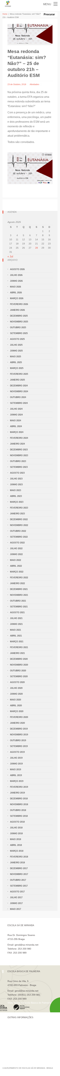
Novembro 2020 (19, 665)
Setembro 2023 (19, 467)
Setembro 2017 (19, 886)
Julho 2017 (16, 897)
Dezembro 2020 (19, 659)
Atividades (34, 84)
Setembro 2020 (19, 676)
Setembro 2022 (19, 537)
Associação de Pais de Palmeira (24, 1049)
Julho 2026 (16, 275)
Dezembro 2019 (19, 729)
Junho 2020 (16, 694)
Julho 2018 (16, 827)
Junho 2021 (16, 624)
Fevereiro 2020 (19, 717)
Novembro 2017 (19, 874)
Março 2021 (16, 641)
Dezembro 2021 (19, 589)
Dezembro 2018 (19, 798)
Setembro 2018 (19, 816)
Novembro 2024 (19, 391)
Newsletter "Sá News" (19, 1038)
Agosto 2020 (17, 682)
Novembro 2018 (19, 804)
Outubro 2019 (18, 740)
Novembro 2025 (19, 321)
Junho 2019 (16, 763)
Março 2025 (16, 368)
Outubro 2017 (18, 880)
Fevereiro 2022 (19, 577)
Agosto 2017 (17, 891)
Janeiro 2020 (17, 723)
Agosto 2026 (17, 269)
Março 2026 (16, 298)
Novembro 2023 (19, 455)
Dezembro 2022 (19, 519)
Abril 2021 (16, 635)
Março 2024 (16, 432)
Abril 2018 (16, 845)
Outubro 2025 (18, 327)
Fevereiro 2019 (19, 787)
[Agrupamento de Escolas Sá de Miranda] (8, 3)
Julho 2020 (16, 688)
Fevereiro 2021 (19, 647)
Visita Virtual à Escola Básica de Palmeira (29, 1002)
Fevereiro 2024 (19, 438)
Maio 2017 (15, 909)
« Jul (10, 256)
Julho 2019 (16, 758)
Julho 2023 (16, 478)
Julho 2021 (16, 618)
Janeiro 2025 (17, 380)
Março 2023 (16, 502)
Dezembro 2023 (19, 449)
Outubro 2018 (18, 810)
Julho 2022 (16, 548)
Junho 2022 (16, 554)
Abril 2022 (16, 566)
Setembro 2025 (19, 333)
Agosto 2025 (17, 339)
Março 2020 (16, 711)
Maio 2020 (15, 699)
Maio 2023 (15, 490)
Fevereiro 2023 (19, 508)
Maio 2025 (15, 356)
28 (36, 247)
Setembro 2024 (19, 403)
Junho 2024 (16, 414)
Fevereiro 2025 (19, 374)
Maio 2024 (15, 420)
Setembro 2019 (19, 746)
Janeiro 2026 (17, 310)
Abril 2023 (16, 496)
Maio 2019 (15, 769)
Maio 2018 (15, 839)
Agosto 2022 (17, 542)
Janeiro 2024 (17, 444)
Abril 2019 (16, 775)
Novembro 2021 (19, 595)
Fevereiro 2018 (19, 856)
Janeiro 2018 (17, 862)
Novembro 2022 (19, 525)
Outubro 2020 (18, 670)
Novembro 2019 (19, 734)
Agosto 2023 (17, 473)
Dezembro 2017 (19, 868)
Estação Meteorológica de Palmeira (26, 1044)
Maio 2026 (15, 286)
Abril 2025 (16, 362)
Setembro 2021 (19, 606)
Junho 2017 (16, 903)
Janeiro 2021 (17, 653)
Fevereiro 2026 (19, 304)
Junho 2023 (16, 484)
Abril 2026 (16, 292)
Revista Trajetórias (17, 1032)
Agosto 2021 (17, 612)
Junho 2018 (16, 833)
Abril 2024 (16, 426)
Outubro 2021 (18, 601)
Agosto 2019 (17, 752)
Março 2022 (16, 571)
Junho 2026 (16, 281)
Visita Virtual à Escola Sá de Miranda (27, 956)
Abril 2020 (16, 705)
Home (4, 14)
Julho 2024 (16, 409)
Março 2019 (16, 781)
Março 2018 (16, 851)
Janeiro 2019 (17, 793)
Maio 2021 (15, 630)
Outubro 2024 (18, 397)
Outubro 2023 (18, 461)
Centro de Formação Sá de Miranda (27, 1027)
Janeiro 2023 (17, 513)
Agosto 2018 (17, 822)
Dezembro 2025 (19, 316)
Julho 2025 (16, 345)
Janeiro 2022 (17, 583)
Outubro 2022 (18, 531)
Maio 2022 (15, 560)
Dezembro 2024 (19, 385)
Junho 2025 (16, 350)
